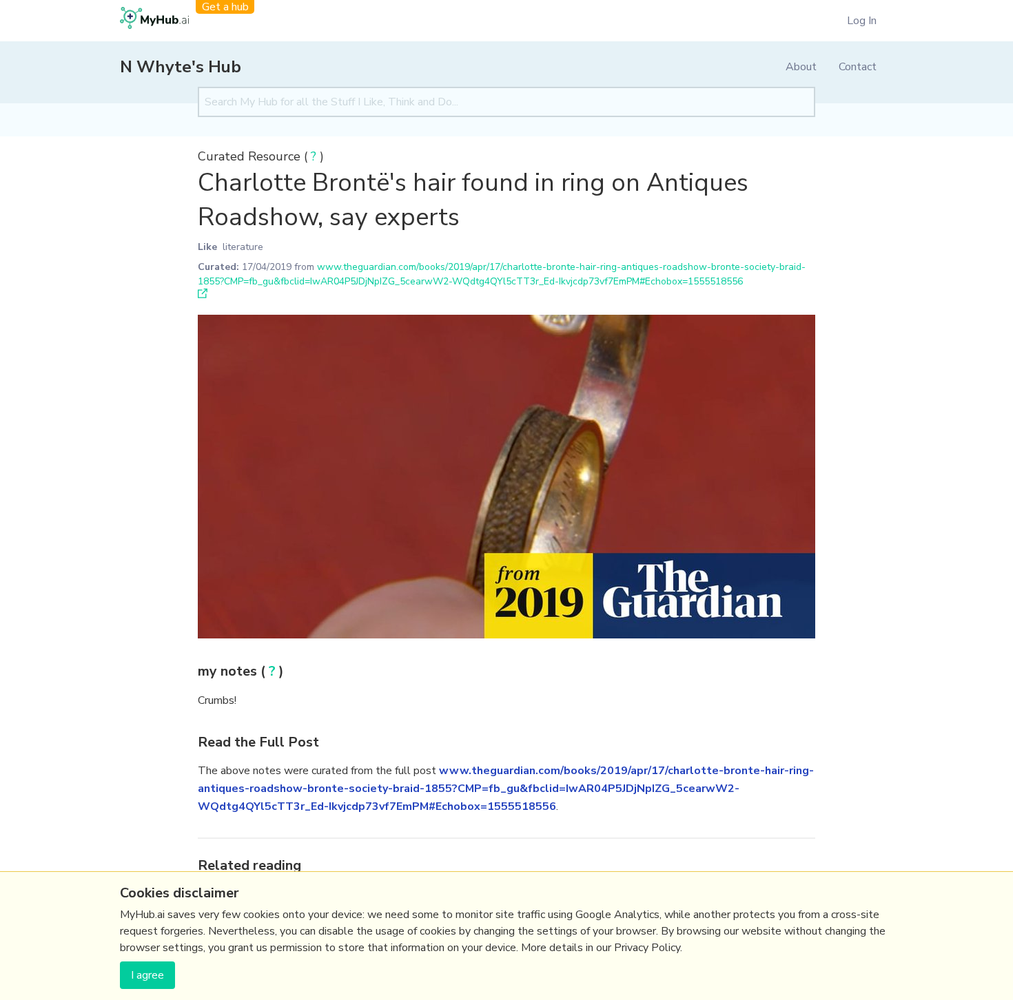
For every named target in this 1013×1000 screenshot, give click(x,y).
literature (243, 246)
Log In (862, 20)
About (801, 66)
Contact (858, 66)
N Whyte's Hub (180, 67)
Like (207, 246)
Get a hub (225, 7)
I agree (147, 975)
